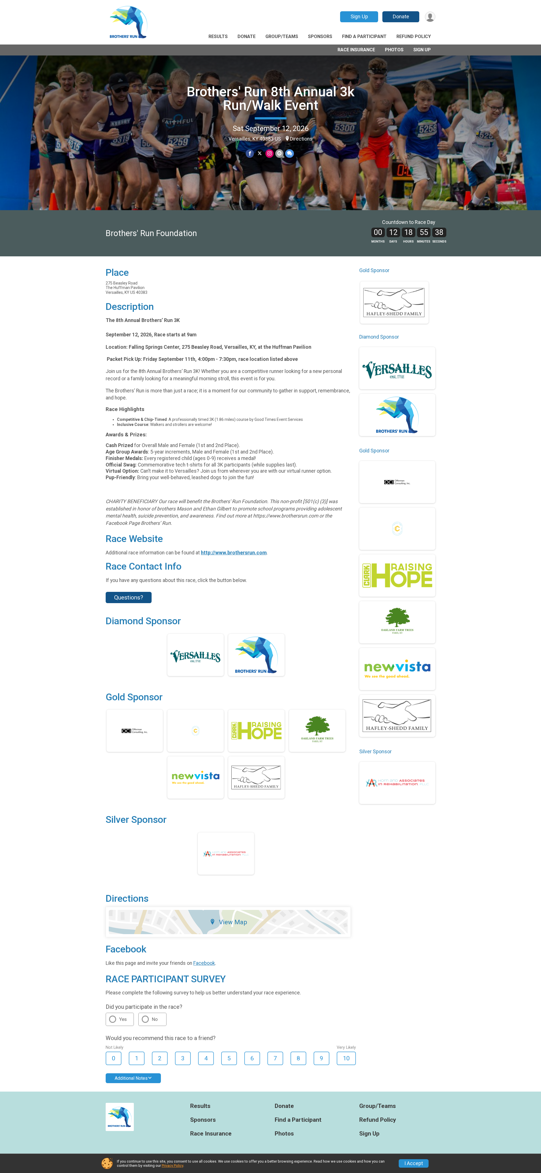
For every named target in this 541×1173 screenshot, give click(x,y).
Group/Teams (281, 36)
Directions (301, 139)
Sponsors (320, 36)
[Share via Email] (279, 153)
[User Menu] (430, 17)
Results (218, 36)
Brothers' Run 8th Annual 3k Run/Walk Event (270, 98)
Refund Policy (413, 36)
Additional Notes (131, 1078)
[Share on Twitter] (260, 153)
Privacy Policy (172, 1165)
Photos (394, 49)
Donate (401, 16)
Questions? (128, 597)
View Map (233, 922)
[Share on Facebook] (250, 153)
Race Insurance (356, 49)
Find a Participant (364, 36)
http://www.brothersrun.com (234, 553)
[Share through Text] (289, 153)
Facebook (204, 963)
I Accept (413, 1163)
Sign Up (359, 16)
